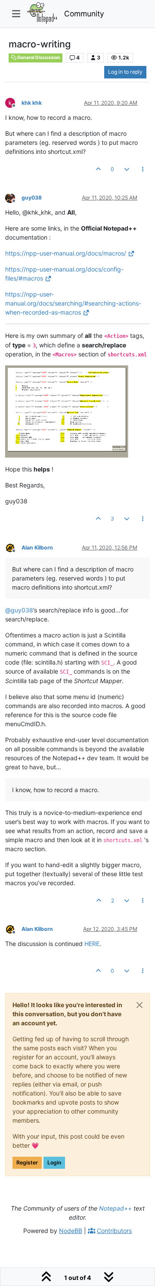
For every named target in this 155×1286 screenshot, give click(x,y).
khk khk (32, 103)
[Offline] (13, 102)
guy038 (32, 197)
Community (84, 13)
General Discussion (38, 57)
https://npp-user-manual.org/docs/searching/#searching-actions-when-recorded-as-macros (73, 303)
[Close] (139, 1005)
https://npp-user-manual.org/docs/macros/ (65, 253)
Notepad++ (115, 1208)
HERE (91, 943)
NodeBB (70, 1230)
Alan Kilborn (37, 547)
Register (27, 1162)
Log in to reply (125, 72)
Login (54, 1162)
